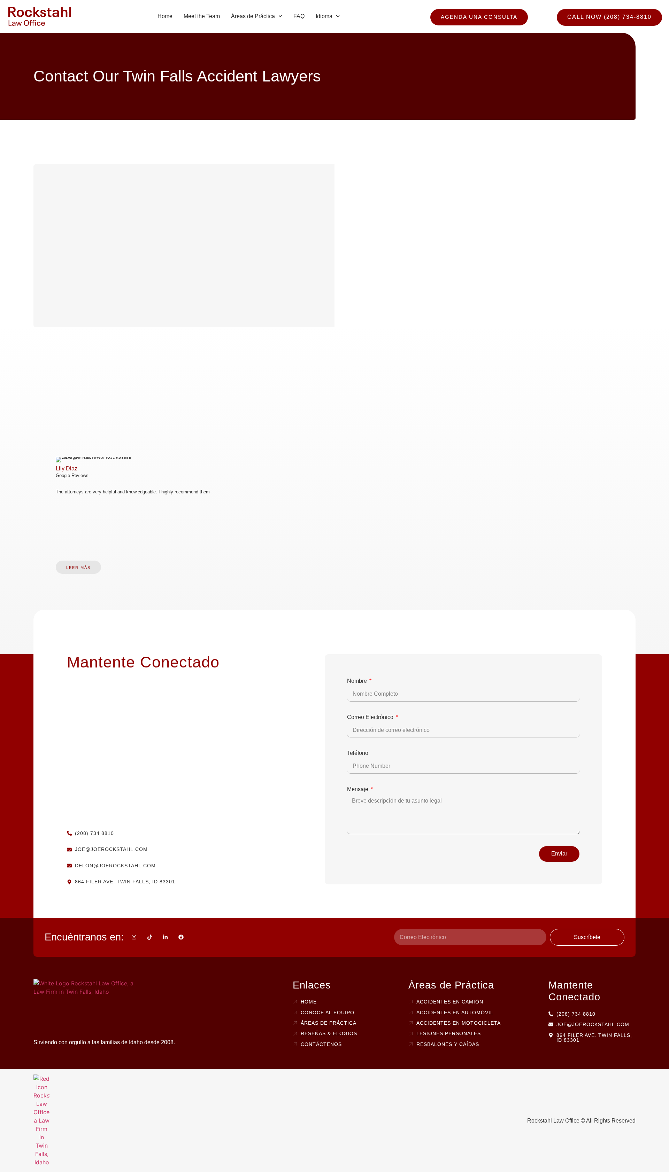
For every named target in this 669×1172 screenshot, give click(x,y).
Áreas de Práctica (253, 16)
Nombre (357, 681)
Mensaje (358, 789)
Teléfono (357, 753)
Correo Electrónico (371, 717)
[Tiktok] (149, 937)
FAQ (299, 16)
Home (164, 16)
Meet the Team (202, 16)
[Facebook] (181, 937)
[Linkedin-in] (165, 937)
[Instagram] (134, 937)
